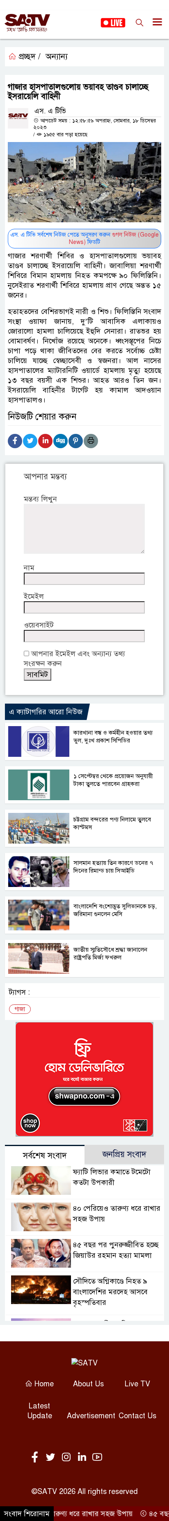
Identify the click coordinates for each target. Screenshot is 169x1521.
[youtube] (97, 1457)
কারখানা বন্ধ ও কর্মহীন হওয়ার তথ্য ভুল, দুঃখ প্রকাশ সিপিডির (113, 736)
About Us (88, 1383)
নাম (29, 567)
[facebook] (36, 1457)
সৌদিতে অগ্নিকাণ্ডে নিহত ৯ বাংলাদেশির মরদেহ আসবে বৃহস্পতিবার (110, 1292)
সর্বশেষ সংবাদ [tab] (45, 1156)
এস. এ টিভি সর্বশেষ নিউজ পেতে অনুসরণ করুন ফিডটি (84, 238)
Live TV (137, 1383)
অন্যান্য (57, 57)
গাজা (20, 1009)
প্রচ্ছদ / (28, 57)
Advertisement (91, 1415)
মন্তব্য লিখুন (40, 498)
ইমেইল (34, 596)
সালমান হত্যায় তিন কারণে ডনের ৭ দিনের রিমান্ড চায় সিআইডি (113, 866)
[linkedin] (83, 1457)
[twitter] (52, 1457)
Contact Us (137, 1415)
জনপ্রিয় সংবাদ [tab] (124, 1154)
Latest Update (39, 1410)
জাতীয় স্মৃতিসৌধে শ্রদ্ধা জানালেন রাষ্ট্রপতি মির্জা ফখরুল (110, 953)
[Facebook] (15, 441)
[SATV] (84, 1363)
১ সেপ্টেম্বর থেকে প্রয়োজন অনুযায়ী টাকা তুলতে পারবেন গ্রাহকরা (113, 780)
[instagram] (67, 1457)
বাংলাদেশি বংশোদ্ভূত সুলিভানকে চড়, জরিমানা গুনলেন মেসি (115, 910)
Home (43, 1383)
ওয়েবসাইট (39, 625)
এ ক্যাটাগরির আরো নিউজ (45, 711)
